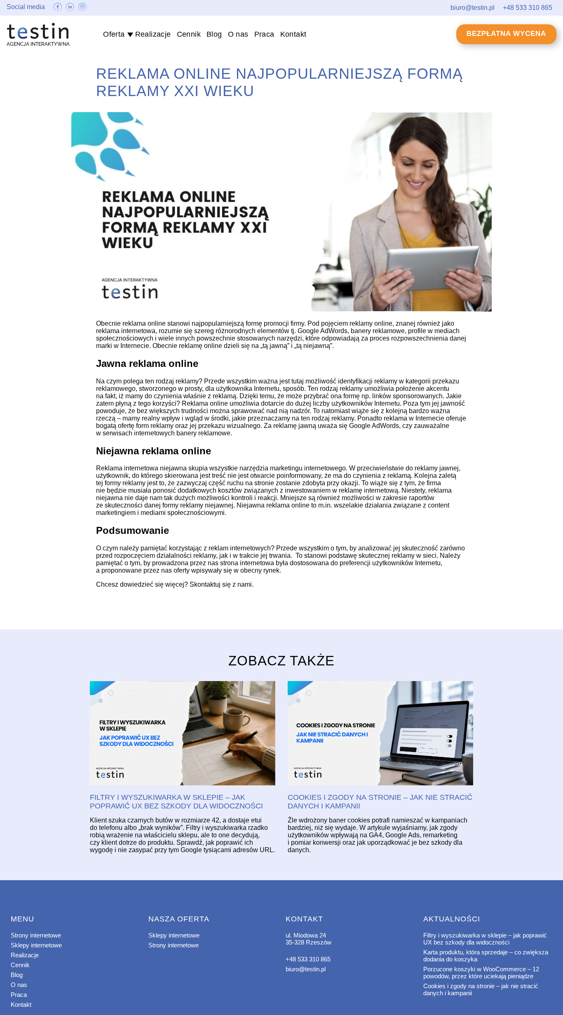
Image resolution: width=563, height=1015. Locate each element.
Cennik (189, 34)
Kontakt (293, 34)
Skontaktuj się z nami (221, 584)
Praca (264, 34)
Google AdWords (322, 330)
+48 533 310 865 (308, 959)
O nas (238, 34)
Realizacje (153, 34)
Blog (214, 34)
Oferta (113, 34)
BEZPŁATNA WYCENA (506, 34)
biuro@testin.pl (306, 969)
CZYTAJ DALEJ (182, 734)
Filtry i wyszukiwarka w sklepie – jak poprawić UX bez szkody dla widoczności (485, 939)
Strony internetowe (36, 935)
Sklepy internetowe (36, 945)
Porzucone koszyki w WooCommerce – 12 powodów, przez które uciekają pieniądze (481, 973)
